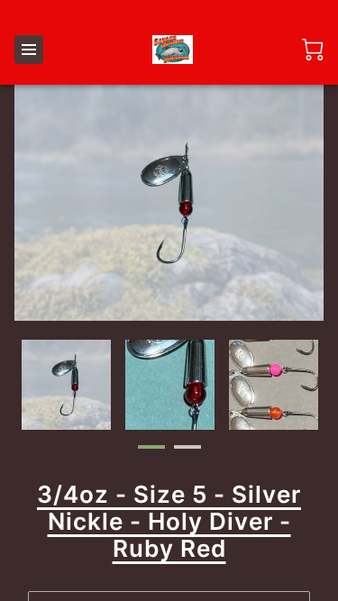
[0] (313, 49)
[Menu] (28, 49)
